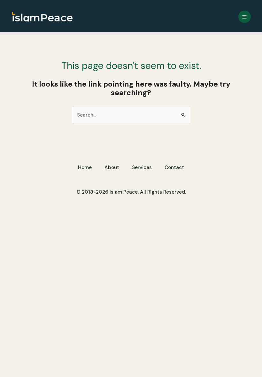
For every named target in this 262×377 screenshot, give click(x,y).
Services (142, 167)
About (111, 167)
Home (85, 167)
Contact (174, 167)
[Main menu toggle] (244, 17)
